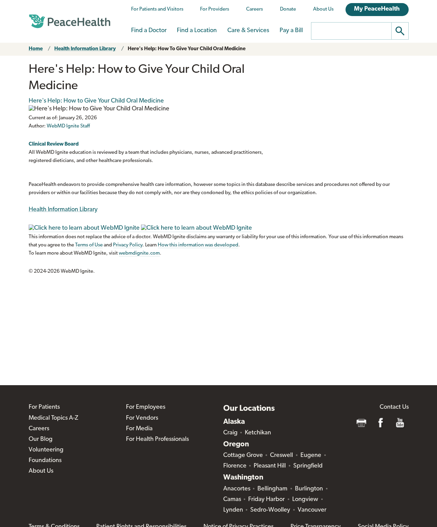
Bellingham (272, 489)
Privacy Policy (127, 245)
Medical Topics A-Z (53, 418)
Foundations (45, 461)
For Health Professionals (157, 439)
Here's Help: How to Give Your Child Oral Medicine (96, 101)
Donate (288, 9)
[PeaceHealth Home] (70, 21)
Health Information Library (85, 49)
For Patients (44, 407)
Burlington (309, 489)
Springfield (308, 466)
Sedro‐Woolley (270, 510)
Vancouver (312, 510)
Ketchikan (258, 433)
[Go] (400, 31)
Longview (305, 500)
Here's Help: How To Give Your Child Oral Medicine (186, 49)
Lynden (233, 510)
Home (36, 49)
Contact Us (394, 407)
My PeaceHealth (377, 9)
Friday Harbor (266, 500)
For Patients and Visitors (157, 9)
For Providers (214, 9)
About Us (323, 9)
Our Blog (41, 439)
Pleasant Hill (270, 466)
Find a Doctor (149, 31)
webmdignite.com (139, 253)
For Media (139, 429)
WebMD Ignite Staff (68, 126)
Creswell (281, 455)
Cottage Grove (243, 455)
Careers (254, 9)
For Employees (145, 407)
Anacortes (236, 489)
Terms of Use (89, 245)
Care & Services (248, 31)
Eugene (310, 455)
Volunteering (46, 450)
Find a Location (197, 31)
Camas (232, 500)
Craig (230, 433)
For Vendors (142, 418)
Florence (234, 466)
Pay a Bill (291, 31)
